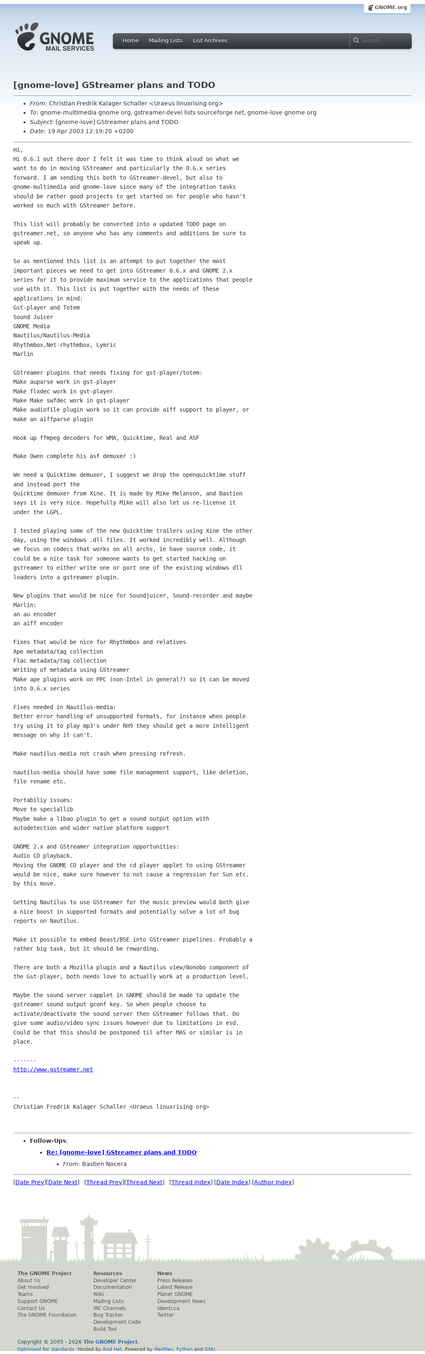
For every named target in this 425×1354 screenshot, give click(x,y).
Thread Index (190, 1182)
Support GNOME (37, 1301)
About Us (28, 1280)
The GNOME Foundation (47, 1315)
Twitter (165, 1315)
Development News (181, 1301)
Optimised (29, 1349)
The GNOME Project (44, 1273)
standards (62, 1349)
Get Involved (33, 1287)
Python (184, 1349)
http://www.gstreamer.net (53, 1069)
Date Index (232, 1182)
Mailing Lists (166, 40)
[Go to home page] (67, 53)
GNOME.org (391, 7)
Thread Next (144, 1182)
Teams (25, 1294)
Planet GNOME (175, 1294)
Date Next (62, 1182)
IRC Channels (109, 1308)
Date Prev (29, 1182)
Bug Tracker (108, 1315)
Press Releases (175, 1280)
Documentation (112, 1287)
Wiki (98, 1294)
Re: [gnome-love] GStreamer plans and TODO (121, 1152)
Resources (107, 1273)
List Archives (210, 40)
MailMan (163, 1349)
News (164, 1273)
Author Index (273, 1182)
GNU (210, 1349)
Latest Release (175, 1287)
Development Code (117, 1322)
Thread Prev (104, 1182)
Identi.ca (168, 1308)
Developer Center (115, 1280)
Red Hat (112, 1349)
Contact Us (31, 1308)
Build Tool (105, 1329)
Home (130, 40)
